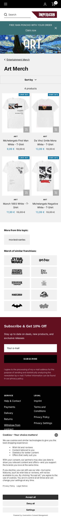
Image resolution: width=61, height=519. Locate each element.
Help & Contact (12, 400)
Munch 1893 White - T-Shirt (16, 205)
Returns (8, 419)
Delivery (8, 413)
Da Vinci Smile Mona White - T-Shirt (45, 142)
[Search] (27, 15)
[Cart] (53, 4)
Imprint (38, 400)
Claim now (30, 30)
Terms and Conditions (40, 408)
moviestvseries (17, 239)
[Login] (45, 4)
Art (16, 136)
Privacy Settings (43, 423)
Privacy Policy (41, 417)
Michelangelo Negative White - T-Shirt (45, 205)
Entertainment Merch (18, 59)
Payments (9, 406)
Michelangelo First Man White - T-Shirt (15, 142)
